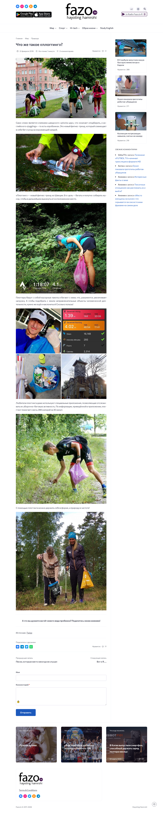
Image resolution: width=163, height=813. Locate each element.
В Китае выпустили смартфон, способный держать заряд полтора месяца (126, 748)
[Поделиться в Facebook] (17, 647)
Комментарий (23, 685)
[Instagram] (22, 6)
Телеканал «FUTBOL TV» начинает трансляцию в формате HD (130, 158)
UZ (131, 9)
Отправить (25, 712)
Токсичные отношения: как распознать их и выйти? (130, 187)
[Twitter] (26, 6)
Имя (18, 672)
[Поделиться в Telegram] (22, 647)
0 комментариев (66, 51)
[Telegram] (35, 6)
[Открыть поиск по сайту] (145, 9)
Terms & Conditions (28, 790)
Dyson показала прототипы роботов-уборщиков (129, 169)
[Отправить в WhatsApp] (31, 647)
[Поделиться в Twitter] (26, 647)
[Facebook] (17, 6)
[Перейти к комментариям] (154, 804)
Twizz (29, 632)
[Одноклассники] (31, 6)
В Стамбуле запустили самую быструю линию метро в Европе (130, 62)
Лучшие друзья (28, 745)
